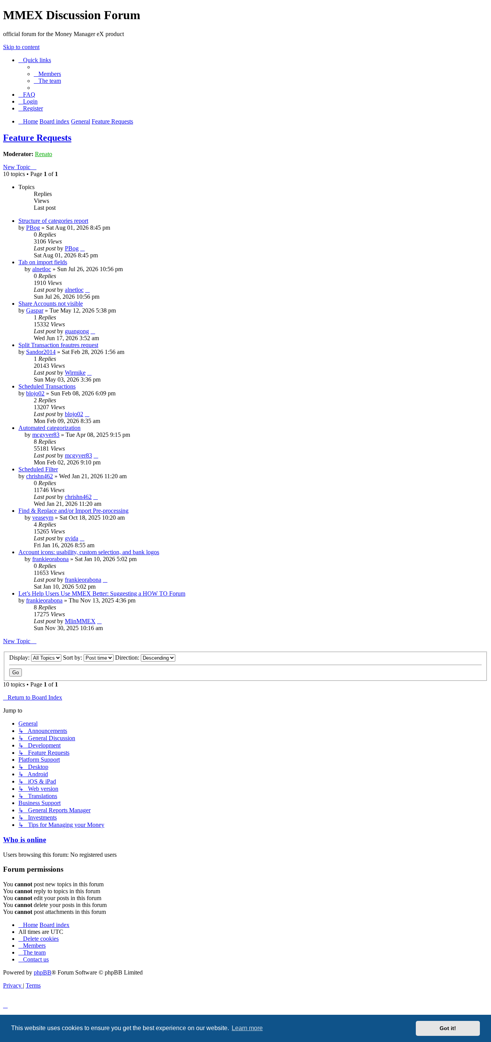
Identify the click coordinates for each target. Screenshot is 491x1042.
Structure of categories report (53, 220)
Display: (20, 657)
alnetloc (41, 269)
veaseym (42, 517)
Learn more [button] (247, 1028)
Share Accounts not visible (50, 303)
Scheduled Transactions (47, 386)
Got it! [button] (448, 1028)
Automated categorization (49, 428)
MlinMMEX (80, 621)
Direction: (128, 657)
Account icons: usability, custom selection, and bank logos (88, 552)
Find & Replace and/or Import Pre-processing (73, 510)
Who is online (24, 840)
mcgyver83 (45, 434)
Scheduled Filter (38, 469)
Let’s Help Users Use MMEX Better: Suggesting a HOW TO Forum (101, 593)
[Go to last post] (82, 248)
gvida (71, 538)
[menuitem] (47, 74)
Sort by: (73, 657)
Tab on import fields (42, 262)
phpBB (42, 972)
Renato (43, 154)
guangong (77, 331)
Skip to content (21, 47)
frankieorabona (50, 559)
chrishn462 (39, 476)
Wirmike (75, 372)
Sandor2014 (41, 352)
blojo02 (35, 393)
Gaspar (34, 310)
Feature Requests (37, 138)
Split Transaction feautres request (58, 345)
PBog (33, 227)
